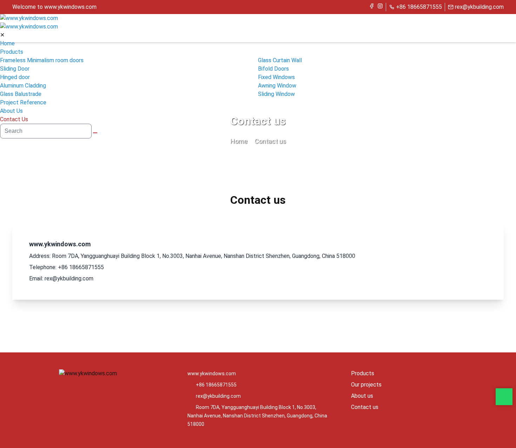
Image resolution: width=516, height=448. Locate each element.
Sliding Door (14, 68)
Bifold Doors (273, 68)
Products (11, 51)
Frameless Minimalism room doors (42, 60)
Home (7, 43)
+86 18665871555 (419, 7)
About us (11, 111)
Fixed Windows (276, 77)
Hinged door (15, 77)
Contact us (14, 119)
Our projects (366, 384)
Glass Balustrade (20, 94)
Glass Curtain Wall (280, 60)
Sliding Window (276, 94)
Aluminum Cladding (23, 85)
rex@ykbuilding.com (479, 7)
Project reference (23, 102)
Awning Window (277, 85)
